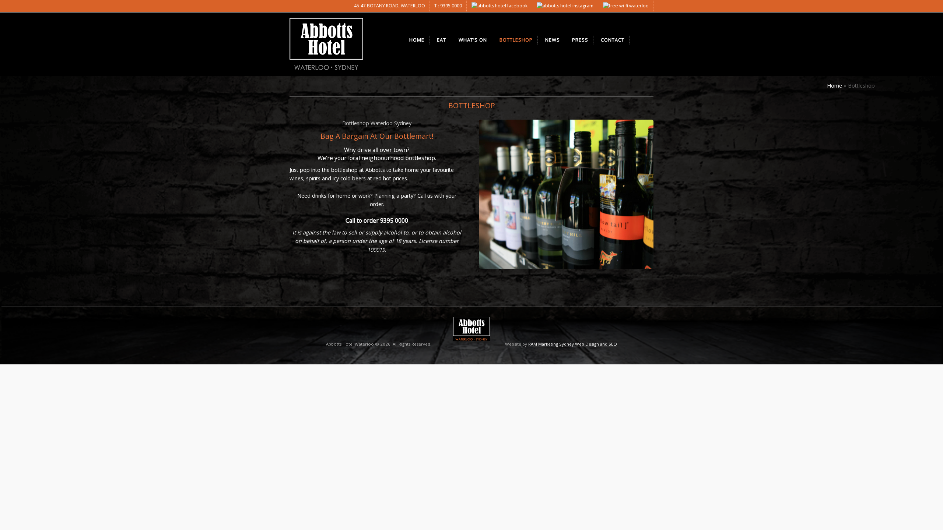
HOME (416, 39)
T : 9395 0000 (448, 6)
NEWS (552, 39)
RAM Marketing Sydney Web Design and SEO (572, 344)
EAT (441, 39)
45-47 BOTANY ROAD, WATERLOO (389, 6)
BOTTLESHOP (516, 39)
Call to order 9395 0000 (377, 220)
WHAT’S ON (473, 39)
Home (834, 85)
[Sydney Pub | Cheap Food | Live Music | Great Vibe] (326, 44)
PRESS (580, 39)
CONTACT (612, 39)
